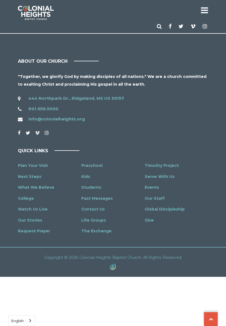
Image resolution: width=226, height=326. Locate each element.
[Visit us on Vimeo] (193, 26)
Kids (85, 176)
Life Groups (93, 220)
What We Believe (36, 187)
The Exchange (96, 230)
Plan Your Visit (33, 165)
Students (91, 187)
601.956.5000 (43, 108)
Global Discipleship (165, 209)
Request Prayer (34, 230)
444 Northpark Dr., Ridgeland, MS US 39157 (76, 98)
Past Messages (97, 198)
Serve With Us (159, 176)
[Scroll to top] (211, 319)
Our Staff (155, 198)
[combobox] (21, 320)
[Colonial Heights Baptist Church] (36, 13)
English (17, 321)
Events (152, 187)
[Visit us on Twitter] (181, 26)
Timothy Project (162, 165)
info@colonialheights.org (56, 119)
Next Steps (29, 176)
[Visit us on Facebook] (171, 26)
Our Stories (30, 220)
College (26, 198)
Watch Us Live (33, 209)
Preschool (92, 165)
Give (149, 220)
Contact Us (93, 209)
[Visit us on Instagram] (205, 26)
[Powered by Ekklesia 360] (113, 266)
